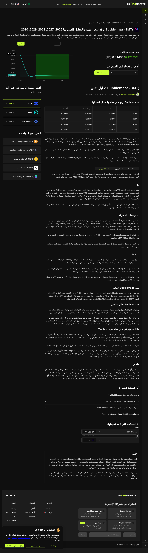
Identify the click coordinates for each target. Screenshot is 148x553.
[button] (92, 395)
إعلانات (13, 508)
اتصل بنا (13, 516)
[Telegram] (7, 495)
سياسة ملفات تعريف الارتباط (19, 537)
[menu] (145, 17)
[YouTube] (11, 495)
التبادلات (32, 516)
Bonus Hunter (77, 4)
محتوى (99, 4)
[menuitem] (145, 10)
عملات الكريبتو (67, 4)
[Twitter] (14, 495)
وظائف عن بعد (11, 512)
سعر (137, 22)
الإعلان (58, 4)
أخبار (33, 508)
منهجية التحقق (11, 520)
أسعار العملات (30, 512)
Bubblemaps (129, 22)
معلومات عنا (48, 508)
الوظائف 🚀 (48, 512)
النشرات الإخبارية (91, 4)
